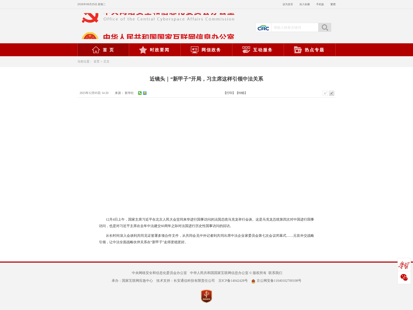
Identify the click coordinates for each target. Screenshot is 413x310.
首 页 (108, 49)
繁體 (333, 4)
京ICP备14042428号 (233, 280)
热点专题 (315, 49)
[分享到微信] (140, 93)
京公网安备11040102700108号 (279, 280)
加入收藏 (304, 4)
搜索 (324, 27)
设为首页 (288, 4)
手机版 (320, 4)
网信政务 (211, 49)
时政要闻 (160, 49)
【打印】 (229, 93)
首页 (97, 61)
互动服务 (263, 49)
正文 (106, 61)
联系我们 (275, 273)
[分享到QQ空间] (145, 93)
